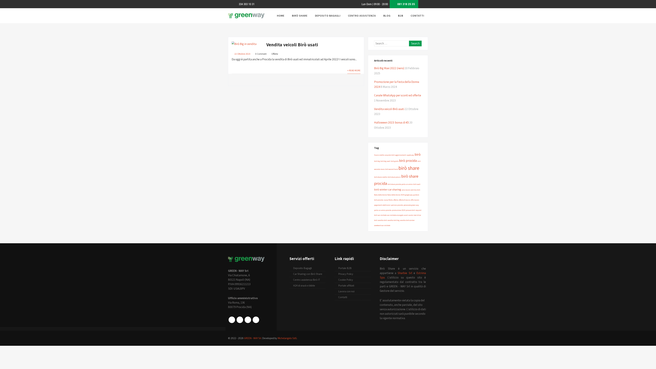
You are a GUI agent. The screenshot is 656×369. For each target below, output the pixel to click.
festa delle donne (380, 195)
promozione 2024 (398, 210)
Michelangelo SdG (287, 338)
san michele (382, 215)
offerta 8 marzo (404, 200)
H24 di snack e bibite (304, 285)
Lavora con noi (346, 291)
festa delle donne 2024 (395, 195)
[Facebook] (232, 320)
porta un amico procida (382, 210)
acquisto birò (390, 155)
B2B (400, 15)
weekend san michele (382, 225)
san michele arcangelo (395, 215)
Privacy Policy (345, 274)
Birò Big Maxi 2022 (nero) (389, 68)
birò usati (416, 184)
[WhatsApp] (248, 320)
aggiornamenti (400, 155)
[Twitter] (256, 320)
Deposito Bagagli (327, 15)
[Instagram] (240, 320)
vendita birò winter (407, 220)
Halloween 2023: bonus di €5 (391, 122)
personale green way (411, 205)
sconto (410, 215)
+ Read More (353, 70)
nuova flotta (388, 200)
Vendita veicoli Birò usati (292, 44)
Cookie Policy (345, 279)
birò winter (380, 189)
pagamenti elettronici (382, 205)
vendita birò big (393, 220)
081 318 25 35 (406, 4)
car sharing (394, 189)
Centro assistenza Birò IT (306, 279)
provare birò (410, 210)
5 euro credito (379, 155)
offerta (395, 200)
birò (418, 154)
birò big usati (385, 161)
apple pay (410, 155)
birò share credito (380, 177)
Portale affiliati (346, 285)
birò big (377, 161)
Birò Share (300, 15)
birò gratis (395, 161)
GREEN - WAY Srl (252, 338)
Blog (387, 15)
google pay (409, 195)
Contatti (417, 15)
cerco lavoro (406, 190)
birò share (409, 168)
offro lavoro (415, 200)
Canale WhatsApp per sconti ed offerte (397, 95)
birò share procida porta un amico (400, 184)
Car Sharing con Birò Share (307, 274)
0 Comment (260, 53)
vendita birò (382, 220)
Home (280, 15)
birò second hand (391, 169)
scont (406, 215)
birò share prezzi (394, 177)
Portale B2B (345, 268)
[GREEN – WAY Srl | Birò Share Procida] (246, 18)
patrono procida (397, 205)
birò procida (408, 160)
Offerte (274, 53)
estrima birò (415, 190)
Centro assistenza (362, 15)
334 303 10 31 (246, 4)
